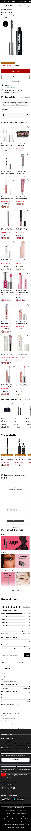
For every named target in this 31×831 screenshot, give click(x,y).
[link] (8, 147)
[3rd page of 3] (17, 527)
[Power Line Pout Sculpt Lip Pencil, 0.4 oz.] (8, 218)
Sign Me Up (15, 759)
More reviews (15, 724)
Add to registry (15, 81)
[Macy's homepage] (2, 9)
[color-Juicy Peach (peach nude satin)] (5, 363)
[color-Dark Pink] (8, 427)
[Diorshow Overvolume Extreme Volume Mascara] (19, 409)
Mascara (11, 9)
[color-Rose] (8, 238)
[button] (15, 40)
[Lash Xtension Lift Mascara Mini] (21, 446)
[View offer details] (15, 115)
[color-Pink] (5, 238)
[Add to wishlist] (27, 22)
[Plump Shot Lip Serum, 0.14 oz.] (8, 249)
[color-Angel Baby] (17, 238)
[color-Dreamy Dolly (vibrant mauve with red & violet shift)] (8, 332)
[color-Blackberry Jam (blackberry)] (23, 300)
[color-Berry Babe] (20, 238)
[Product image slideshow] (15, 40)
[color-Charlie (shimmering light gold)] (20, 394)
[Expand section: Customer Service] (15, 734)
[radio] (2, 206)
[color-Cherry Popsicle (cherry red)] (17, 300)
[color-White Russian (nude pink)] (3, 394)
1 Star (3, 625)
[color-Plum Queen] (23, 238)
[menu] (2, 6)
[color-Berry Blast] (3, 300)
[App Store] (6, 799)
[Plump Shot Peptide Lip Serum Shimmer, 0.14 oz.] (8, 187)
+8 (10, 238)
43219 (11, 85)
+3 (24, 238)
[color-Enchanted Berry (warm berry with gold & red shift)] (3, 332)
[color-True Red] (3, 238)
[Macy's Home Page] (8, 6)
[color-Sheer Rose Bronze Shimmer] (8, 207)
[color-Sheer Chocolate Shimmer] (5, 207)
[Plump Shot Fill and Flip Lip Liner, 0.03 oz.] (8, 161)
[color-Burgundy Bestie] (8, 465)
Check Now (20, 777)
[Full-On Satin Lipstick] (8, 343)
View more (5, 109)
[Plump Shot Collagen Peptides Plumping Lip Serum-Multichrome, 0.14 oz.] (8, 311)
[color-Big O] (17, 269)
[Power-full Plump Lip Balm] (23, 249)
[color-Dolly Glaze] (17, 204)
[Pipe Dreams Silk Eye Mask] (7, 409)
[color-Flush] (5, 269)
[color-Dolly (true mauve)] (5, 394)
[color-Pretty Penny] (5, 465)
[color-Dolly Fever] (23, 269)
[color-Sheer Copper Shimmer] (3, 207)
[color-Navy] (3, 427)
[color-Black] (5, 427)
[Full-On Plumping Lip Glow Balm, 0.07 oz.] (23, 280)
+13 (10, 394)
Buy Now (15, 76)
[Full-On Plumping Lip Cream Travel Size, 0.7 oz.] (23, 311)
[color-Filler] (3, 269)
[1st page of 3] (13, 527)
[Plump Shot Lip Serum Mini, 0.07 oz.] (8, 133)
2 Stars (3, 622)
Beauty (6, 9)
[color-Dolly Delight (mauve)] (20, 300)
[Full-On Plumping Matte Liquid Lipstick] (23, 218)
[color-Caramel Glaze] (23, 204)
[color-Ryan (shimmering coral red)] (17, 394)
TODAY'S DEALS (6, 1)
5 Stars (3, 613)
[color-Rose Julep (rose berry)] (8, 394)
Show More (15, 590)
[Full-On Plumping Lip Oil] (8, 280)
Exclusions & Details (12, 777)
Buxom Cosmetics (7, 12)
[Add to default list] (14, 127)
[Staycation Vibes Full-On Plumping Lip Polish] (23, 374)
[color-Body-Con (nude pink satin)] (3, 363)
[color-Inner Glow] (20, 269)
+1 (24, 269)
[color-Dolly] (8, 300)
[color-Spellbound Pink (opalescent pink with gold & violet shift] (5, 332)
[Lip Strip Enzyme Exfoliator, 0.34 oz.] (23, 161)
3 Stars (3, 619)
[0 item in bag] (28, 6)
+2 (10, 465)
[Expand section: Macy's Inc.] (15, 747)
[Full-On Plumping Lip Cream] (8, 374)
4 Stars (3, 616)
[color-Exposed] (8, 269)
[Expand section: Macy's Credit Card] (15, 738)
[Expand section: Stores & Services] (15, 743)
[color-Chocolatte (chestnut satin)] (8, 363)
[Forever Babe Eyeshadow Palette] (23, 133)
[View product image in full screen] (4, 53)
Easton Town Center (18, 90)
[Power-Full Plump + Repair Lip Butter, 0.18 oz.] (23, 343)
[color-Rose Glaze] (20, 204)
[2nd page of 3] (15, 527)
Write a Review (26, 607)
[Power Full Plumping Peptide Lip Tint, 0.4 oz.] (23, 187)
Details (18, 65)
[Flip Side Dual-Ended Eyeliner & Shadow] (7, 446)
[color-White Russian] (5, 300)
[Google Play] (18, 799)
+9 (10, 269)
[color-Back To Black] (3, 465)
